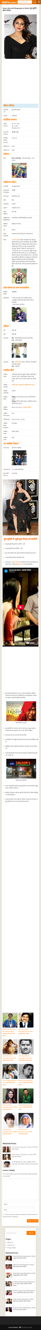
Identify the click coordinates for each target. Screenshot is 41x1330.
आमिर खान (20, 564)
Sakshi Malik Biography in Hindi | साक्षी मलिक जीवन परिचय (10, 1083)
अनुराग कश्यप (15, 562)
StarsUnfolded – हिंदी (15, 1327)
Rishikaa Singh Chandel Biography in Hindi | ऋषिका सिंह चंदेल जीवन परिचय (24, 1291)
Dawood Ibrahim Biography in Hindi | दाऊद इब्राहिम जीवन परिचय (26, 1031)
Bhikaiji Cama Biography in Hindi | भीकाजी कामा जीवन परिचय (26, 1083)
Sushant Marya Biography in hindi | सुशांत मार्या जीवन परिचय (10, 1132)
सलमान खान (16, 240)
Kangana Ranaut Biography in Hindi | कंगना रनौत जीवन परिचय (24, 1309)
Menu (38, 2)
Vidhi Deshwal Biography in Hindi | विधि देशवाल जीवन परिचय (23, 1266)
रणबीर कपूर (15, 385)
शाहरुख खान (22, 385)
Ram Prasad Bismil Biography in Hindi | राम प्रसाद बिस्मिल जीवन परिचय (25, 1058)
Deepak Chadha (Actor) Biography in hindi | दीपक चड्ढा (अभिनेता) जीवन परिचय (24, 1284)
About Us (10, 1242)
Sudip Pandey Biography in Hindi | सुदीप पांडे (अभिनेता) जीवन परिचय (23, 1300)
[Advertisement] (20, 81)
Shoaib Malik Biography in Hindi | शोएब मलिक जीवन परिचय (25, 1107)
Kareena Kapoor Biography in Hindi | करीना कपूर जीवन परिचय (10, 1107)
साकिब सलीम (18, 362)
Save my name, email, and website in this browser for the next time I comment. (20, 1215)
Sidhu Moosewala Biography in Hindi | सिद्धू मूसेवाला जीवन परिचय (24, 1274)
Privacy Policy (11, 1248)
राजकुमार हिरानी (26, 407)
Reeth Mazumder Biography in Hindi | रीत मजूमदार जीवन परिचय (9, 1058)
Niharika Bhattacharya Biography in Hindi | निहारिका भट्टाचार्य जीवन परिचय (9, 1032)
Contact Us (10, 1245)
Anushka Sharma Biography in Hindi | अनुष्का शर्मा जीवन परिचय (24, 1257)
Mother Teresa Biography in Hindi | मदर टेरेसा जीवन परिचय (25, 1132)
